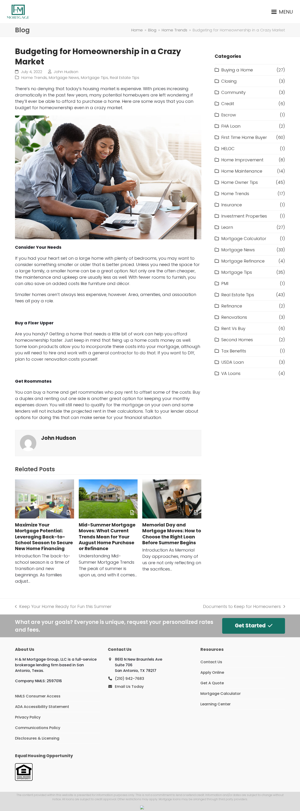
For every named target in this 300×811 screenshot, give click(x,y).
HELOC (228, 149)
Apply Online (212, 672)
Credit (227, 104)
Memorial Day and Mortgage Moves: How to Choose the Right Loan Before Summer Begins (171, 534)
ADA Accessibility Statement (42, 706)
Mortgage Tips (94, 77)
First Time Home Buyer (244, 137)
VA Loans (230, 373)
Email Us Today (129, 686)
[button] (282, 12)
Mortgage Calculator (243, 238)
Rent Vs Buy (233, 328)
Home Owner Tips (239, 182)
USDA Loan (232, 362)
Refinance (231, 306)
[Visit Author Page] (28, 443)
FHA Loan (230, 126)
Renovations (234, 317)
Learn (227, 227)
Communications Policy (37, 727)
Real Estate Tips (124, 77)
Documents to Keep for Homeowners (242, 607)
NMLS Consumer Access (37, 696)
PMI (224, 283)
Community (233, 92)
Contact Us (211, 662)
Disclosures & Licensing (37, 738)
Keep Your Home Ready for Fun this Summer (63, 607)
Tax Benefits (233, 351)
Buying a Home (237, 70)
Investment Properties (244, 216)
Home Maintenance (241, 171)
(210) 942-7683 (129, 678)
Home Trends (34, 77)
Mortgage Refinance (243, 261)
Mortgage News (64, 77)
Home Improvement (242, 160)
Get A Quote (212, 683)
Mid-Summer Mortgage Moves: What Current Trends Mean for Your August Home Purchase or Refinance (107, 537)
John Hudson (66, 71)
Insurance (231, 205)
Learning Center (215, 704)
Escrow (228, 115)
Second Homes (237, 340)
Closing (229, 81)
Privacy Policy (28, 717)
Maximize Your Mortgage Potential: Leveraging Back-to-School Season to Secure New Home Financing (44, 537)
